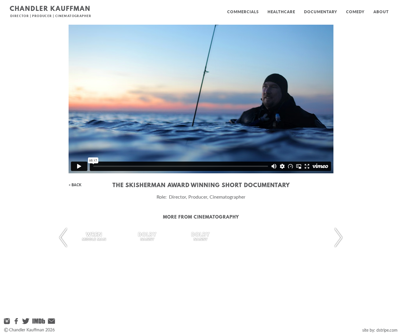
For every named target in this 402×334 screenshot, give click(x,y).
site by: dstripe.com (380, 330)
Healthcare (281, 11)
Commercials (243, 11)
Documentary (320, 11)
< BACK (75, 185)
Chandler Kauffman (50, 9)
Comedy (355, 11)
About (381, 11)
